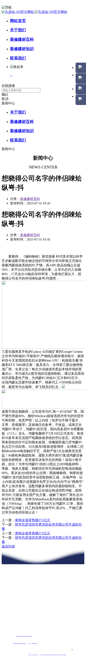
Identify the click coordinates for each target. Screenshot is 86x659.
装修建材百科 (22, 39)
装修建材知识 (22, 49)
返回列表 (8, 546)
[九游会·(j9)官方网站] (34, 12)
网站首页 (18, 21)
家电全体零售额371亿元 (32, 520)
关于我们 (18, 30)
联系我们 (18, 58)
